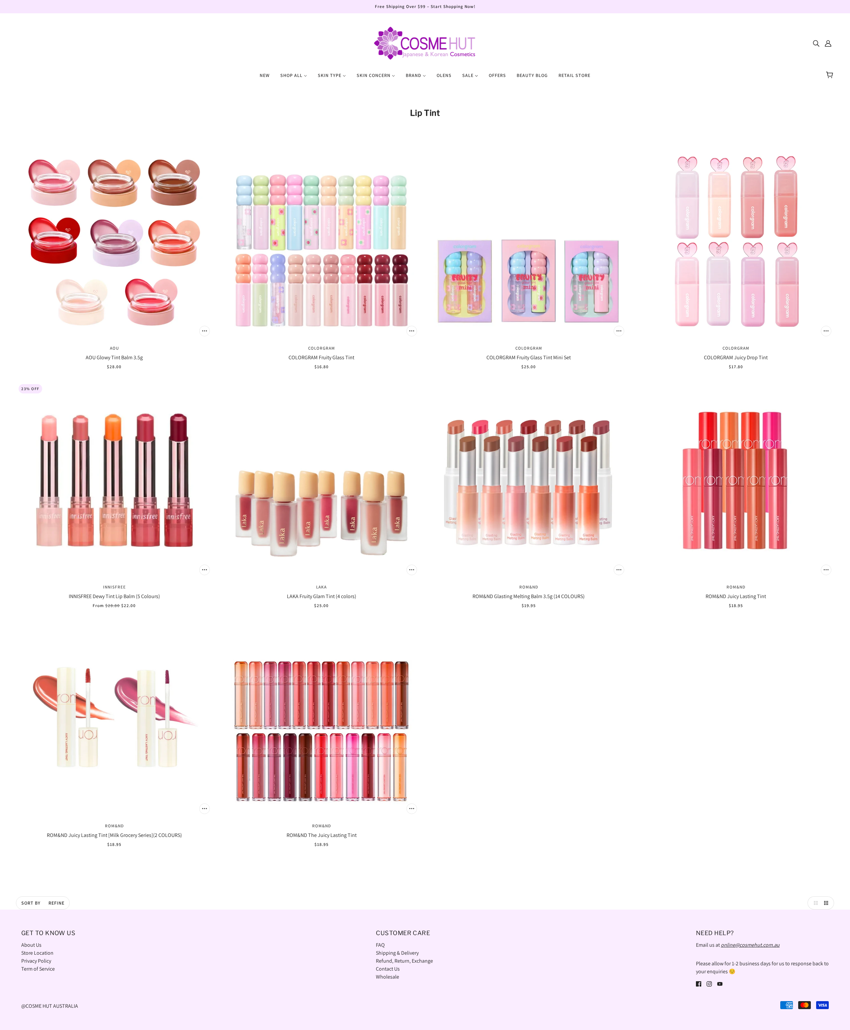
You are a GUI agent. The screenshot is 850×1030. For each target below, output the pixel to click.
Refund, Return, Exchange (404, 960)
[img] (816, 43)
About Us (31, 944)
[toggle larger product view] (814, 903)
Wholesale (387, 976)
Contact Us (388, 968)
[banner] (425, 42)
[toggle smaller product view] (827, 903)
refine (56, 903)
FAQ (380, 944)
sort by (31, 903)
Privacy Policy (36, 960)
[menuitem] (264, 75)
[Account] (828, 43)
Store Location (37, 952)
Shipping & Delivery (397, 952)
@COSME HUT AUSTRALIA (49, 1005)
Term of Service (38, 968)
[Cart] (830, 75)
